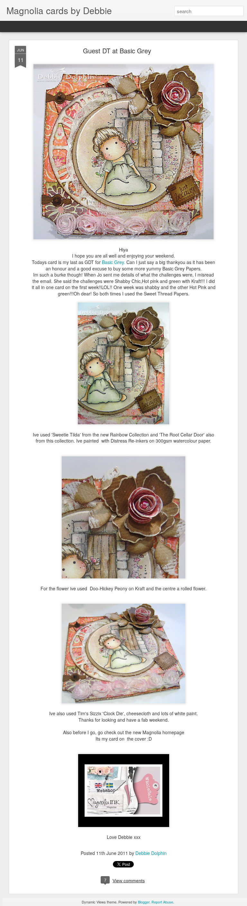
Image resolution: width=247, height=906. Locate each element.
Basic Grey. (113, 262)
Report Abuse (162, 901)
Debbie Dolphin (151, 853)
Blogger (144, 901)
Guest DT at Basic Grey (117, 50)
